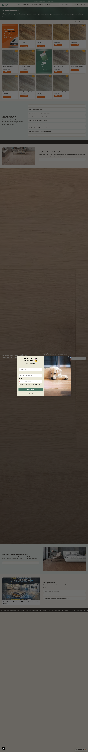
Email (20, 372)
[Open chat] (3, 748)
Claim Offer (30, 389)
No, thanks (31, 393)
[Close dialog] (69, 357)
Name (20, 367)
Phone (20, 378)
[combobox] (21, 381)
